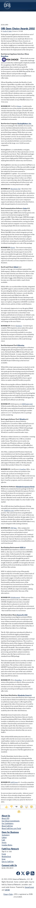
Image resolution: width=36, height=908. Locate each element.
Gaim (25, 208)
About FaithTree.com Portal (11, 828)
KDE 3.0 (22, 547)
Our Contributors (7, 823)
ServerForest (29, 887)
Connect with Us (9, 865)
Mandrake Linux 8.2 (25, 695)
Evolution (19, 326)
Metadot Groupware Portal (25, 487)
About (5, 818)
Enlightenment (15, 597)
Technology (6, 835)
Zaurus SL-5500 (22, 615)
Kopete (13, 247)
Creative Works (7, 845)
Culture (4, 837)
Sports (4, 842)
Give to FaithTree (8, 861)
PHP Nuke (14, 528)
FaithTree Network (10, 848)
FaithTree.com (9, 510)
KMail (16, 267)
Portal (4, 854)
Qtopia (19, 106)
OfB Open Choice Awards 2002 (18, 28)
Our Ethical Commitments (11, 821)
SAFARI (7, 890)
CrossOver (23, 469)
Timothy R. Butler (7, 31)
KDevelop (20, 345)
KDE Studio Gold (27, 404)
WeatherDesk (6, 856)
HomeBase (4, 56)
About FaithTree (7, 826)
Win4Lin (22, 419)
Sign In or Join (7, 851)
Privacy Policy (8, 894)
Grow (3, 859)
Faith (3, 840)
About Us (6, 815)
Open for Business (10, 832)
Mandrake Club (16, 189)
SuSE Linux (14, 782)
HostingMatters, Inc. (24, 123)
